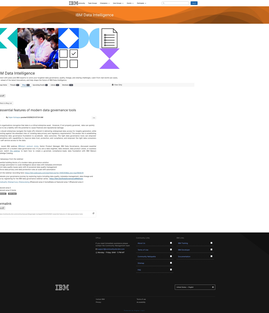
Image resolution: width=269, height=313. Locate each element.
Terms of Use (143, 250)
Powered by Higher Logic (134, 310)
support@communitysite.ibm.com (111, 249)
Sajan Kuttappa (14, 117)
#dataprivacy (13, 182)
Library (54, 85)
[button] (104, 3)
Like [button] (94, 118)
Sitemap (141, 263)
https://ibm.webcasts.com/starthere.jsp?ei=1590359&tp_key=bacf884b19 (54, 173)
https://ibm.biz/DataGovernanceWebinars (66, 179)
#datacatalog (24, 182)
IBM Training (183, 243)
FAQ (139, 270)
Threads (14, 85)
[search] (163, 3)
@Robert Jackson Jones (28, 146)
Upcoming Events (40, 85)
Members (67, 85)
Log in (194, 3)
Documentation (184, 256)
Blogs (25, 85)
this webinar (15, 151)
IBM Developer (184, 250)
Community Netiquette (147, 256)
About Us (141, 243)
